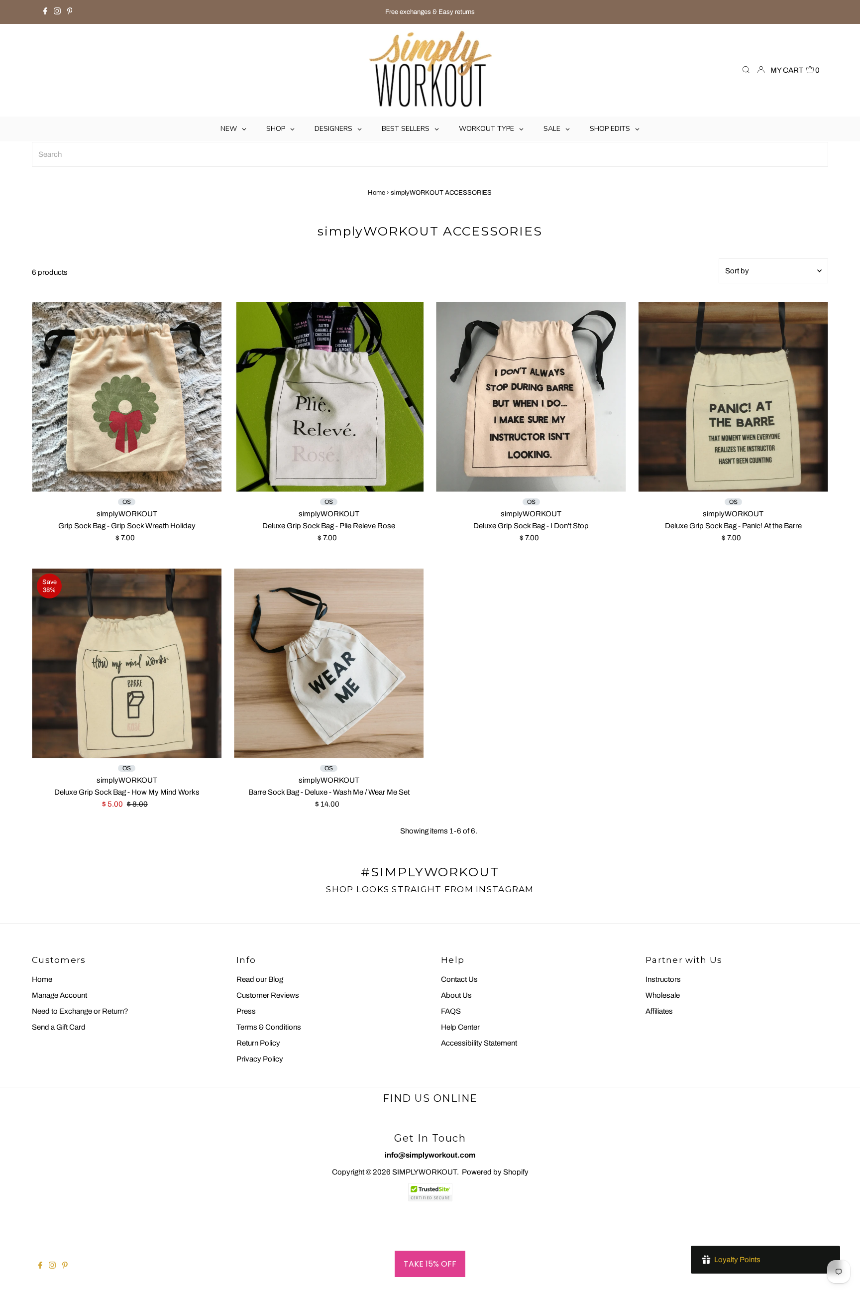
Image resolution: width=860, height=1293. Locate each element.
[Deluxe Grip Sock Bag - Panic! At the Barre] (733, 397)
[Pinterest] (70, 12)
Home (376, 192)
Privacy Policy (259, 1059)
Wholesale (662, 995)
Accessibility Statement (479, 1043)
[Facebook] (45, 12)
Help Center (460, 1027)
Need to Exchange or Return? (80, 1011)
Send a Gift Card (59, 1027)
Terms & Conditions (268, 1027)
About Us (456, 995)
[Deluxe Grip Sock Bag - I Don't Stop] (531, 397)
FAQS (451, 1011)
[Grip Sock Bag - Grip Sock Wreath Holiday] (126, 397)
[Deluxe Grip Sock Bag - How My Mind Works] (126, 663)
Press (246, 1011)
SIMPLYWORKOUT (424, 1172)
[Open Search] (746, 70)
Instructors (663, 979)
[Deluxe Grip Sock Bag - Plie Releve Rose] (329, 397)
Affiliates (659, 1011)
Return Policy (258, 1043)
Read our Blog (259, 979)
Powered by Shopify (495, 1172)
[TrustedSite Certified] (430, 1192)
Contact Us (459, 979)
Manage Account (59, 995)
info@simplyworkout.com (430, 1155)
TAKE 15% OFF (430, 1264)
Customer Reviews (267, 995)
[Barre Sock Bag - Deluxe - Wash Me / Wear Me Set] (329, 663)
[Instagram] (57, 12)
